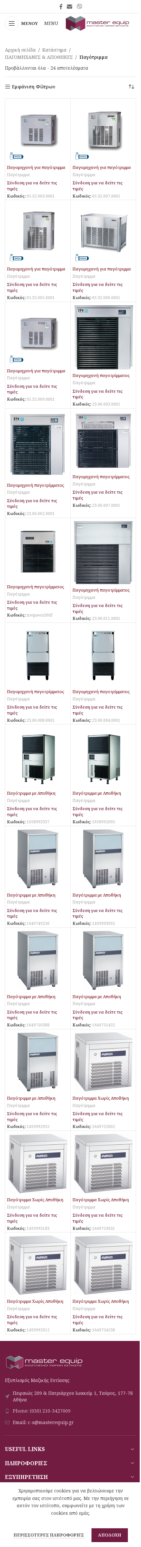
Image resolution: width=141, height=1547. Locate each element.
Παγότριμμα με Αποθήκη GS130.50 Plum (31, 796)
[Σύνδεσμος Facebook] (61, 7)
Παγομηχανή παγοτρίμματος (101, 375)
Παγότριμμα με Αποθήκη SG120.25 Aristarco (96, 898)
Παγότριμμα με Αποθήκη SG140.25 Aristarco (31, 999)
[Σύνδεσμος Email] (69, 7)
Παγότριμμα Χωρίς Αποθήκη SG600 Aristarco (100, 1304)
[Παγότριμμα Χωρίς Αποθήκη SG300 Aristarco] (103, 1164)
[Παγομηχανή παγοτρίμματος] (103, 337)
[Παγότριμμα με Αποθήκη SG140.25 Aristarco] (38, 960)
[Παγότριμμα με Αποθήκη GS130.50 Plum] (38, 757)
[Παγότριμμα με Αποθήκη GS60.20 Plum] (103, 757)
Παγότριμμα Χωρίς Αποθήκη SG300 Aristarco (100, 1202)
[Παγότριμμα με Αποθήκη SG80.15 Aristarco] (38, 1062)
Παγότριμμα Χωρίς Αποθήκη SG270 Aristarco (35, 1202)
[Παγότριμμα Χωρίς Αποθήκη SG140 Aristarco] (103, 1062)
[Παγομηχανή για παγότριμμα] (38, 131)
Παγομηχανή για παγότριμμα (36, 167)
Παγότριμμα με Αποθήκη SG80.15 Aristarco (31, 1101)
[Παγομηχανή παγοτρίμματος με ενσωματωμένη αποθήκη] (38, 655)
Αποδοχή (109, 1535)
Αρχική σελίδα (20, 50)
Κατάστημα (54, 50)
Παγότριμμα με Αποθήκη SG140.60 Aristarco (96, 999)
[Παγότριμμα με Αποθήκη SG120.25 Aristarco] (103, 859)
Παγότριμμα (18, 174)
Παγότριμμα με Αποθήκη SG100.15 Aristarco (31, 898)
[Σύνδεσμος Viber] (79, 7)
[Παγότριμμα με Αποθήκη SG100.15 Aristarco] (38, 859)
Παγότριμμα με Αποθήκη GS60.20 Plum (96, 796)
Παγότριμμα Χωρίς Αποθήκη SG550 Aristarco (35, 1304)
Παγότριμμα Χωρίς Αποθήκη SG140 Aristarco (100, 1101)
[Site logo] (98, 23)
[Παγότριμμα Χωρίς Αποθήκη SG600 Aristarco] (103, 1265)
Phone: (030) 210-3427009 (41, 1411)
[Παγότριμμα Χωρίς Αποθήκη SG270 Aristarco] (38, 1164)
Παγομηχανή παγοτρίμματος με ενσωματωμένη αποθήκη (35, 694)
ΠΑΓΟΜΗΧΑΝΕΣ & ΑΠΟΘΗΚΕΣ (39, 57)
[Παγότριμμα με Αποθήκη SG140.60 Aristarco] (103, 960)
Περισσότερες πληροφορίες (49, 1535)
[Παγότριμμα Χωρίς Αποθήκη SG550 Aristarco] (38, 1265)
